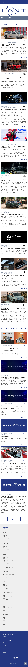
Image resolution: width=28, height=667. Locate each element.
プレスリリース (9, 535)
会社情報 (4, 636)
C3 (9, 212)
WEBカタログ (8, 538)
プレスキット (8, 557)
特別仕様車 (13, 273)
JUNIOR (13, 75)
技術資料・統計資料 (10, 560)
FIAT (3, 648)
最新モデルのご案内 (6, 18)
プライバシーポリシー (14, 663)
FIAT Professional (6, 649)
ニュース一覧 (14, 519)
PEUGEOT (4, 652)
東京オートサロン (11, 461)
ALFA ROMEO (5, 643)
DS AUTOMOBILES (6, 646)
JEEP (3, 651)
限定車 (14, 42)
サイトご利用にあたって (7, 637)
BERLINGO (10, 42)
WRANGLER (13, 107)
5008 (9, 273)
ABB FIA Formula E (12, 144)
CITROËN (4, 645)
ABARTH (4, 642)
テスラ (9, 494)
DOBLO (12, 306)
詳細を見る (23, 57)
